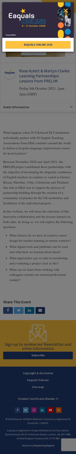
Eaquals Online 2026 (38, 44)
